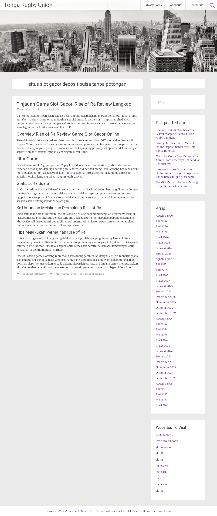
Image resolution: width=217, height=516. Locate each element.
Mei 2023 (161, 399)
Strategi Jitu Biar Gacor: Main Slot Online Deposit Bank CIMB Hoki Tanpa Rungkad (176, 147)
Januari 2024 (163, 356)
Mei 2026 (162, 231)
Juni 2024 (162, 329)
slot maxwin (163, 447)
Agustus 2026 (164, 215)
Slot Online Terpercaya (33, 273)
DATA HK (161, 472)
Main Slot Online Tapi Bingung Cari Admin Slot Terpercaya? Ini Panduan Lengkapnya (178, 160)
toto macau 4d (164, 434)
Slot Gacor (162, 465)
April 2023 (162, 405)
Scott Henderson (50, 109)
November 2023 (166, 367)
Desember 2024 (166, 296)
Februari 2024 (164, 351)
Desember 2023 (165, 361)
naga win (161, 484)
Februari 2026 (164, 248)
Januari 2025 (163, 291)
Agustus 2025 (164, 259)
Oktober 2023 (164, 372)
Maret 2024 (163, 345)
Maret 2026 (163, 242)
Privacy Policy (153, 5)
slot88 (159, 453)
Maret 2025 (163, 280)
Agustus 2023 (164, 383)
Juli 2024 (161, 324)
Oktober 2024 (164, 307)
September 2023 (166, 378)
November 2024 (166, 302)
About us (175, 5)
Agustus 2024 (164, 318)
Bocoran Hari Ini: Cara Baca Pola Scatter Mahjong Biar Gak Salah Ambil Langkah (175, 133)
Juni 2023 (161, 394)
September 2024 (166, 313)
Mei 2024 (161, 334)
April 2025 (162, 275)
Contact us (196, 5)
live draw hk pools (167, 441)
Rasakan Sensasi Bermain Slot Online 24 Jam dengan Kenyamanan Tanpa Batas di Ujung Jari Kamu (178, 173)
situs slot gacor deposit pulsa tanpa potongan (79, 273)
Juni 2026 (162, 226)
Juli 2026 (161, 221)
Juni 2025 (161, 269)
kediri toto (65, 172)
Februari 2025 (164, 286)
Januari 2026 (164, 253)
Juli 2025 (161, 264)
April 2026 (162, 237)
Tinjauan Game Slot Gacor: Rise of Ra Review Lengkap (74, 104)
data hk (160, 478)
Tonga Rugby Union (28, 5)
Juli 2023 (161, 389)
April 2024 (162, 340)
